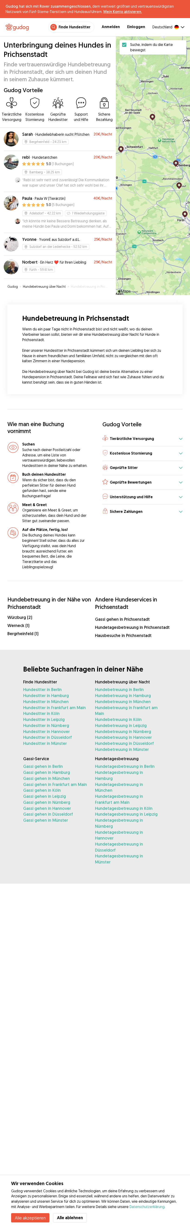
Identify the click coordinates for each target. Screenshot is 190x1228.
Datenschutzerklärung (147, 1206)
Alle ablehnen (70, 1217)
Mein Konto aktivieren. (122, 11)
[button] (142, 439)
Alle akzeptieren (30, 1217)
